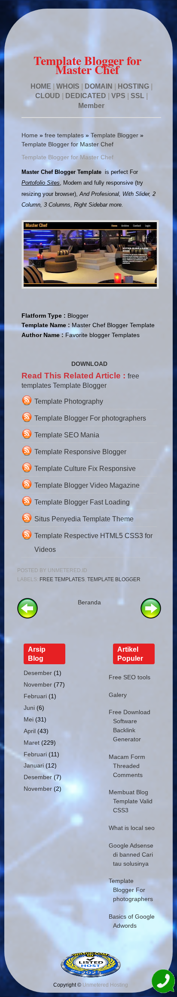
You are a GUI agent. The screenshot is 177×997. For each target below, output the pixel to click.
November (38, 684)
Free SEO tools (129, 677)
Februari (35, 696)
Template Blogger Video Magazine (87, 485)
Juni (29, 707)
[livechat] (163, 982)
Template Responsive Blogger (80, 451)
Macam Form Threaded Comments (127, 765)
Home (29, 135)
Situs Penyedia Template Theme (84, 519)
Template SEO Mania (66, 435)
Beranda (89, 602)
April (30, 731)
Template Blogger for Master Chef (67, 144)
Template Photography (68, 401)
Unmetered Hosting (105, 985)
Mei (29, 719)
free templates (64, 135)
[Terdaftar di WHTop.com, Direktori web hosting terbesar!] (91, 976)
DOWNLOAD (89, 363)
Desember (38, 672)
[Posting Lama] (150, 616)
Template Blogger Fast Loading (82, 502)
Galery (118, 694)
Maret (32, 742)
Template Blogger (114, 135)
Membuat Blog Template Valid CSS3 (131, 801)
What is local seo (132, 827)
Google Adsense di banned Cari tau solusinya (131, 854)
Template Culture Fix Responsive (85, 468)
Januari (34, 765)
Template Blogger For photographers (90, 418)
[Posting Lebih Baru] (27, 616)
